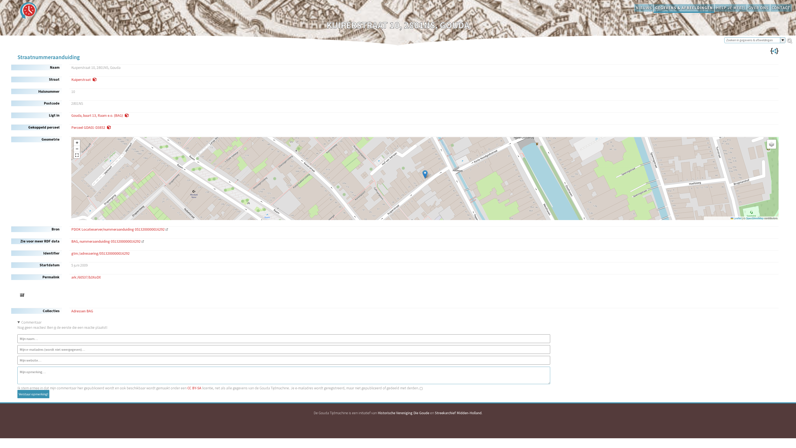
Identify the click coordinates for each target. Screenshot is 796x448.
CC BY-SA (194, 388)
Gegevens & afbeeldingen (684, 7)
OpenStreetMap (755, 218)
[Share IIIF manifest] (22, 295)
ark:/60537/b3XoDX (86, 277)
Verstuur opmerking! (33, 394)
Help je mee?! (730, 7)
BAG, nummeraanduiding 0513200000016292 (106, 241)
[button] (425, 174)
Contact (781, 7)
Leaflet (737, 218)
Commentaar (31, 322)
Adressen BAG (82, 311)
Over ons (759, 7)
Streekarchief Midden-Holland (458, 412)
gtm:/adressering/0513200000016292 (100, 253)
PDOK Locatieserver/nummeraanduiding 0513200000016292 (118, 229)
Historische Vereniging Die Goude (403, 412)
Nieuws (644, 7)
